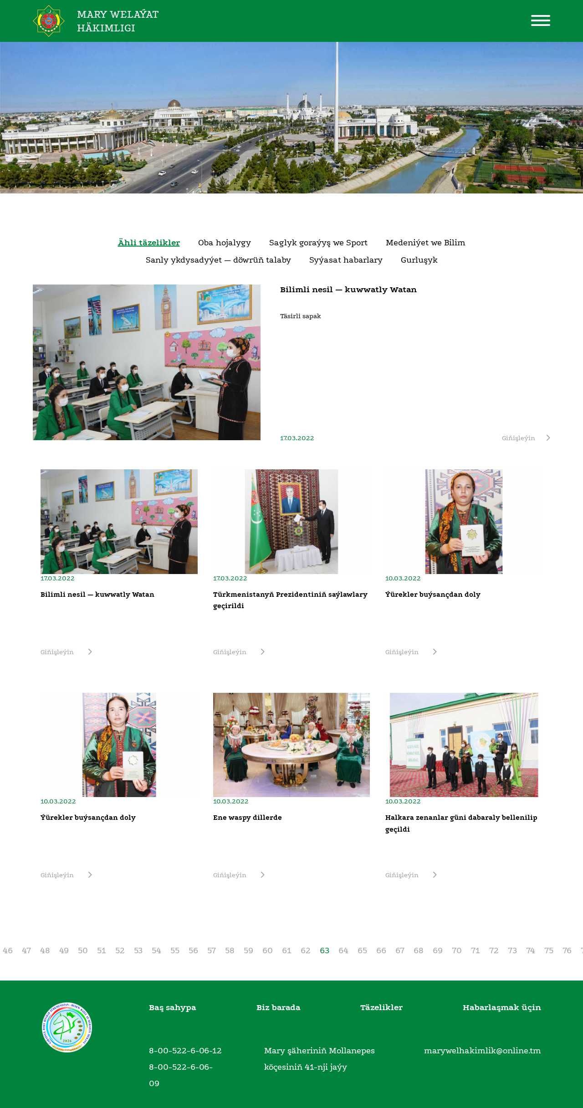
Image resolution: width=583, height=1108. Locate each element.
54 (156, 950)
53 (138, 950)
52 (120, 950)
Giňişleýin (518, 438)
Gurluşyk (419, 260)
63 (324, 950)
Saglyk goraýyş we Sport (318, 243)
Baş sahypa (172, 1007)
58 (230, 950)
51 (101, 950)
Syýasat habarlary (346, 260)
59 (248, 950)
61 (287, 950)
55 (174, 950)
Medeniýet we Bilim (425, 243)
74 (530, 950)
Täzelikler (381, 1007)
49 (64, 950)
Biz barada (278, 1007)
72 (494, 950)
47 (26, 950)
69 (438, 950)
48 (45, 950)
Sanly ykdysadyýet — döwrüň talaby (218, 260)
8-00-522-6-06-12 (185, 1051)
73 (512, 950)
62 (306, 950)
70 (457, 950)
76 (567, 950)
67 (399, 950)
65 (362, 950)
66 (381, 950)
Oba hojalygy (224, 243)
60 (267, 950)
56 (193, 950)
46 (8, 950)
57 (211, 950)
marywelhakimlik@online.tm (482, 1051)
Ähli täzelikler (149, 243)
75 (548, 950)
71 (475, 950)
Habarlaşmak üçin (502, 1007)
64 (343, 950)
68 (419, 950)
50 (83, 950)
